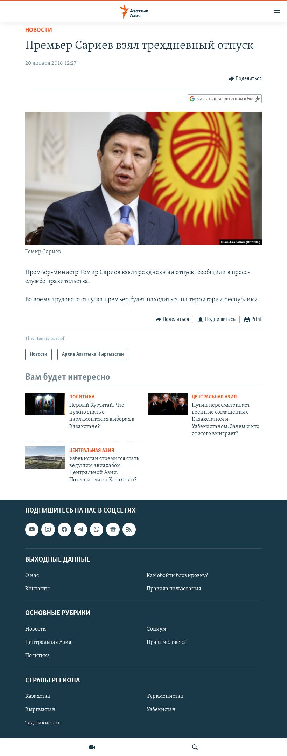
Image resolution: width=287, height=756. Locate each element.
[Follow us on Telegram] (80, 529)
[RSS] (129, 529)
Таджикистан (42, 723)
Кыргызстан (40, 710)
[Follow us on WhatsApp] (96, 529)
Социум (156, 629)
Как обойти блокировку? (177, 575)
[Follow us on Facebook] (64, 529)
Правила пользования (174, 589)
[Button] (245, 78)
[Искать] (194, 747)
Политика (81, 397)
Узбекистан (161, 710)
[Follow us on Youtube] (31, 529)
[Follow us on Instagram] (48, 529)
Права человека (166, 643)
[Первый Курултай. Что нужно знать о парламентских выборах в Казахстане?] (45, 404)
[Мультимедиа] (92, 747)
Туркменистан (165, 696)
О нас (32, 575)
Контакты (37, 589)
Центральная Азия (214, 397)
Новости (38, 30)
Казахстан (38, 696)
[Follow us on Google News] (112, 529)
